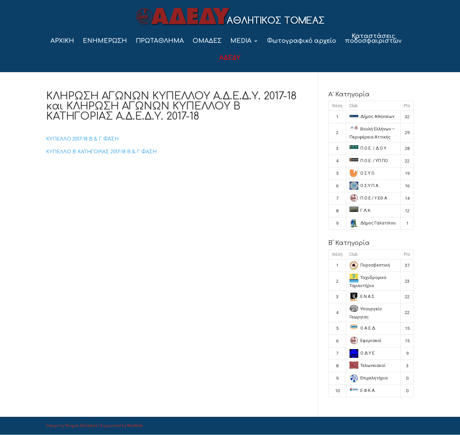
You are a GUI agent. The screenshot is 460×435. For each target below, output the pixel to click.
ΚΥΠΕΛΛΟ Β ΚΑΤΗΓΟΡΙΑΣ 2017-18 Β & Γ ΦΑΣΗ (101, 151)
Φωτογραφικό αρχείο (301, 41)
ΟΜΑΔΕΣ (207, 41)
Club (353, 105)
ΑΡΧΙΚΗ (62, 41)
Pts (407, 105)
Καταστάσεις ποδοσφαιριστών (373, 39)
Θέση (337, 105)
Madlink (134, 426)
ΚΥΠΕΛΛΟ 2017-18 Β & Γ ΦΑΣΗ (82, 139)
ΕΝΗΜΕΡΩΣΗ (105, 41)
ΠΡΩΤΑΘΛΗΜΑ (160, 41)
